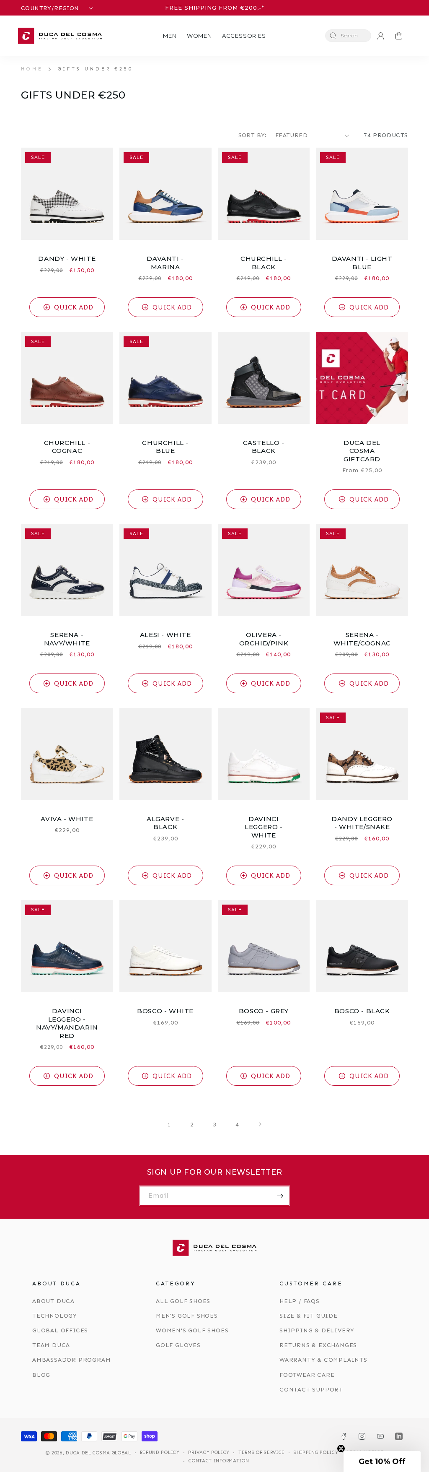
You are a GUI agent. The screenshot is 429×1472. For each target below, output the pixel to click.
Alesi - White (165, 635)
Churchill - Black (263, 263)
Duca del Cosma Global (98, 1453)
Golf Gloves (178, 1345)
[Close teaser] (341, 1448)
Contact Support (311, 1389)
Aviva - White (67, 819)
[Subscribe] (280, 1196)
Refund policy (160, 1452)
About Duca (53, 1301)
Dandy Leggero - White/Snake (362, 823)
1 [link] (169, 1124)
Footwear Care (306, 1374)
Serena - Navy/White (67, 639)
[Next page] (260, 1124)
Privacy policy (209, 1452)
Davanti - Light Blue (362, 263)
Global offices (60, 1330)
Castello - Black (263, 447)
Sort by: (252, 135)
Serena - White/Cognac (362, 639)
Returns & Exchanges (318, 1345)
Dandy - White (67, 259)
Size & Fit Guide (308, 1315)
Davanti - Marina (165, 263)
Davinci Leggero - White (263, 827)
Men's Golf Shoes (187, 1315)
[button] (169, 36)
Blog (41, 1374)
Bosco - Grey (264, 1011)
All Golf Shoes (183, 1301)
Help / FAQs (299, 1301)
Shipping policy (316, 1452)
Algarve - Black (165, 823)
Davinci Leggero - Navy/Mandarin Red (67, 1023)
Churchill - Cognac (67, 447)
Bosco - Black (362, 1011)
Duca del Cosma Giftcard (362, 451)
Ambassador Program (71, 1359)
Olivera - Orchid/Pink (264, 639)
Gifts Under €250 (95, 69)
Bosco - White (165, 1011)
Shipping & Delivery (316, 1330)
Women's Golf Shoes (192, 1330)
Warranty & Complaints (323, 1359)
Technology (54, 1315)
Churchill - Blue (165, 447)
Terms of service (261, 1452)
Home (32, 69)
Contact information (219, 1461)
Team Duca (51, 1345)
